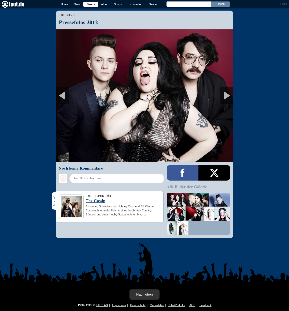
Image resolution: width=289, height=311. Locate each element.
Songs (118, 4)
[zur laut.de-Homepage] (17, 4)
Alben (104, 4)
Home (64, 4)
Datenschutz (138, 305)
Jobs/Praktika (176, 305)
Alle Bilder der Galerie (187, 187)
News (77, 4)
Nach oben (144, 294)
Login (283, 3)
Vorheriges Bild (85, 95)
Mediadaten (157, 305)
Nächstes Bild (144, 95)
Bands (91, 4)
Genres (153, 4)
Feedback (206, 305)
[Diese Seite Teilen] (182, 173)
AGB (192, 305)
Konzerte (135, 4)
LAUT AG (102, 305)
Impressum (119, 305)
